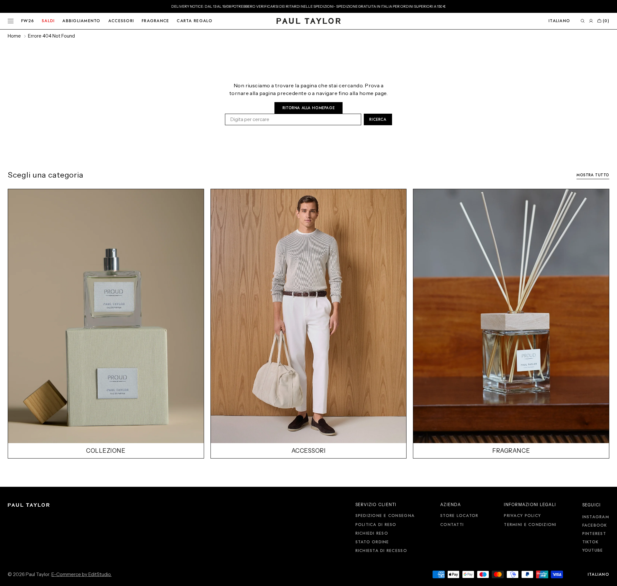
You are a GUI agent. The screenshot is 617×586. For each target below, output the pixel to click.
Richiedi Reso (371, 533)
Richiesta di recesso (381, 551)
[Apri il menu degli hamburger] (10, 21)
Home (14, 36)
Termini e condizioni (530, 525)
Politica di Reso (376, 525)
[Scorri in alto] (607, 576)
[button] (559, 21)
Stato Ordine (372, 542)
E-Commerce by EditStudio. (81, 574)
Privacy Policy (522, 516)
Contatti (452, 525)
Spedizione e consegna (385, 516)
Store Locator (459, 516)
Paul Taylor (37, 574)
